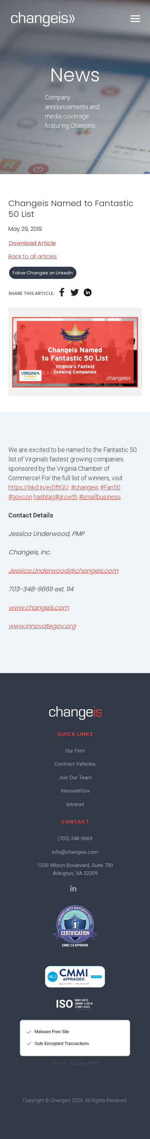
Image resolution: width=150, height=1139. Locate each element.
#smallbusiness (100, 496)
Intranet (75, 804)
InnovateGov (75, 791)
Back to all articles (32, 256)
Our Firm (75, 751)
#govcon (20, 496)
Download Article (32, 243)
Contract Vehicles (75, 764)
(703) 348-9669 (75, 838)
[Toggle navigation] (135, 18)
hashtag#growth (55, 496)
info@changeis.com (75, 852)
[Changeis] (42, 19)
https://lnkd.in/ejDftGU (38, 487)
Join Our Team (75, 777)
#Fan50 (110, 487)
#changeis (85, 487)
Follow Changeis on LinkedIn (43, 273)
